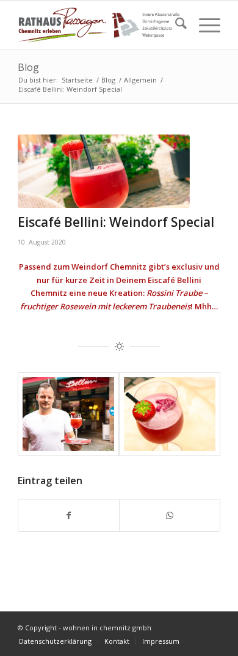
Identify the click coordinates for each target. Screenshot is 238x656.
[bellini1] (169, 414)
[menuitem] (175, 25)
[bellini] (68, 414)
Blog (28, 67)
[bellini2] (104, 171)
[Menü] (203, 25)
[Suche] (175, 25)
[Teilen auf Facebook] (68, 515)
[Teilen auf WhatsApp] (170, 515)
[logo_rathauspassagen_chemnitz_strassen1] (98, 25)
